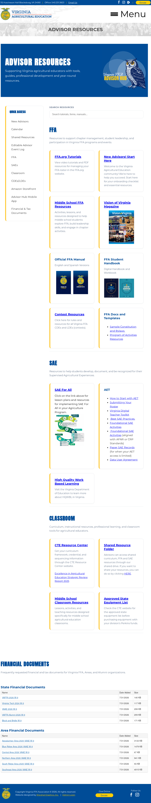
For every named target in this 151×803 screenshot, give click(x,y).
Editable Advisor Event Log (21, 147)
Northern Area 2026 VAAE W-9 (16, 758)
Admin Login (68, 795)
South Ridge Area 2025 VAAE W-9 (18, 763)
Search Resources (61, 107)
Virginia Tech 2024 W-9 (13, 703)
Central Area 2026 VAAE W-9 (15, 752)
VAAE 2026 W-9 (9, 709)
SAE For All (63, 390)
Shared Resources (22, 137)
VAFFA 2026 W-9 (10, 697)
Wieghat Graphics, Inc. (47, 795)
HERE (127, 573)
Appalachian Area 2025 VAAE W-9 (18, 740)
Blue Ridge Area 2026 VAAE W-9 (17, 746)
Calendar (17, 129)
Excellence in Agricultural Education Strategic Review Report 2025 (71, 577)
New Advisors (19, 121)
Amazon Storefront (23, 188)
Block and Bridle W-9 (12, 720)
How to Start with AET (124, 398)
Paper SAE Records (122, 447)
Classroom (18, 173)
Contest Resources (69, 314)
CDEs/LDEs (18, 180)
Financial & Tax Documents (21, 210)
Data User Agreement (124, 459)
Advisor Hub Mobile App (24, 198)
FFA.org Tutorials (68, 157)
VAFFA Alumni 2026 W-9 (13, 714)
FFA (13, 157)
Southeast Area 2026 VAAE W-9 (17, 769)
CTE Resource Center (71, 545)
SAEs (14, 165)
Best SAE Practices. (123, 418)
